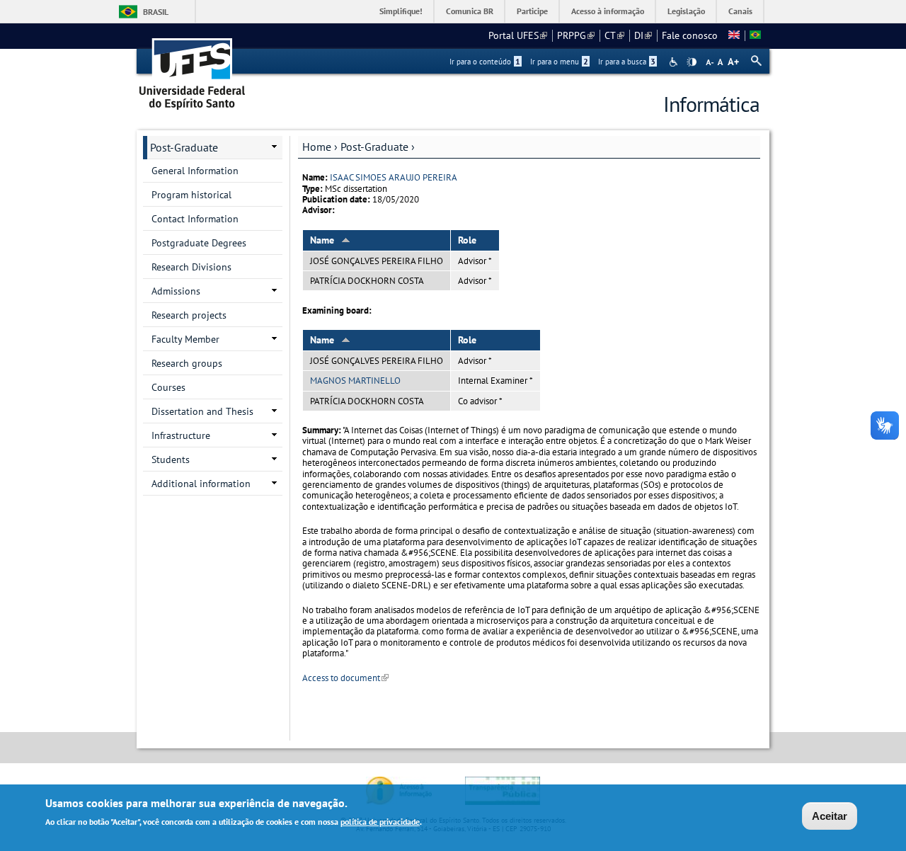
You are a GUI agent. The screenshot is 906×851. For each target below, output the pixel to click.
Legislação (686, 11)
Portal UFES (517, 35)
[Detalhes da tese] (755, 35)
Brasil (155, 11)
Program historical (191, 194)
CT (614, 35)
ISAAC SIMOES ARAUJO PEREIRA (393, 177)
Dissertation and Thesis (202, 411)
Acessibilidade (675, 62)
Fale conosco (690, 35)
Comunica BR (469, 11)
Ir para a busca (626, 62)
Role (467, 240)
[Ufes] (192, 69)
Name (322, 240)
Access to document (345, 678)
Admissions (175, 291)
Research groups (186, 363)
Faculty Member (185, 339)
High (691, 62)
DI (643, 35)
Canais (740, 11)
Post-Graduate (374, 146)
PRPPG (576, 35)
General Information (195, 170)
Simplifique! (401, 11)
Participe (532, 11)
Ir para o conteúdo (484, 62)
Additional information (201, 483)
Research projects (188, 315)
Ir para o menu (559, 62)
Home (316, 146)
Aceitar (829, 816)
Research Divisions (191, 267)
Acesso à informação (607, 11)
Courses (168, 387)
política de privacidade (380, 821)
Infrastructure (180, 435)
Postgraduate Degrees (198, 242)
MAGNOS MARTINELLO (355, 381)
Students (170, 459)
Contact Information (195, 218)
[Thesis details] (734, 35)
